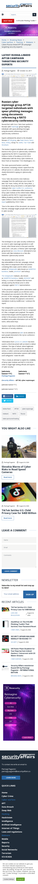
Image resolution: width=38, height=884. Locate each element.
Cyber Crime (15, 630)
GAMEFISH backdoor (11, 278)
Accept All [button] (20, 879)
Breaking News (16, 40)
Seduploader (13, 269)
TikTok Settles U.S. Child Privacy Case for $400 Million (19, 512)
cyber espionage (27, 409)
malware (5, 414)
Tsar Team (27, 143)
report (4, 202)
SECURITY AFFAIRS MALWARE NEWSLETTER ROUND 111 (23, 637)
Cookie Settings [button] (9, 879)
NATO (17, 285)
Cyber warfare (7, 42)
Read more (8, 477)
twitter (8, 400)
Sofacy (8, 143)
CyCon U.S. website (21, 342)
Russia (23, 414)
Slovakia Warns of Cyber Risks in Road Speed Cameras (16, 469)
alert (21, 333)
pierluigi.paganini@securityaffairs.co (16, 771)
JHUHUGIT (18, 271)
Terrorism (6, 853)
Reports (5, 842)
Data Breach (8, 807)
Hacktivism (7, 817)
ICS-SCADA (7, 856)
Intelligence (7, 821)
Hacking (19, 42)
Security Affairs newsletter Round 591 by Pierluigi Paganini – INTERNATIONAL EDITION (22, 669)
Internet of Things (10, 828)
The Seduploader (7, 276)
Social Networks (9, 849)
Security (14, 642)
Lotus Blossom (18, 251)
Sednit (20, 143)
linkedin (21, 396)
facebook (9, 396)
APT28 (16, 409)
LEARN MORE (11, 778)
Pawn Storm (24, 140)
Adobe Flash (7, 409)
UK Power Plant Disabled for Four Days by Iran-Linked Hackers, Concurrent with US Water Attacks (23, 652)
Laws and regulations (15, 614)
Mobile (5, 839)
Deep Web (6, 810)
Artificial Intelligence (11, 824)
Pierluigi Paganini (9, 71)
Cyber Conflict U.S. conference (22, 188)
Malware (29, 42)
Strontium (5, 145)
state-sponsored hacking (11, 419)
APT (3, 803)
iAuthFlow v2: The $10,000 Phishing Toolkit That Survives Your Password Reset (23, 624)
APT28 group (11, 140)
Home (4, 40)
